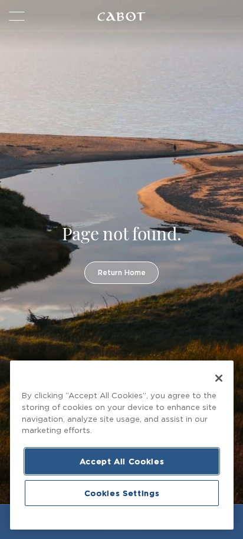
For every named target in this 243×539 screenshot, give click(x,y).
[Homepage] (121, 16)
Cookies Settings (122, 493)
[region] (122, 445)
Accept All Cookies (122, 461)
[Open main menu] (16, 16)
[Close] (219, 378)
